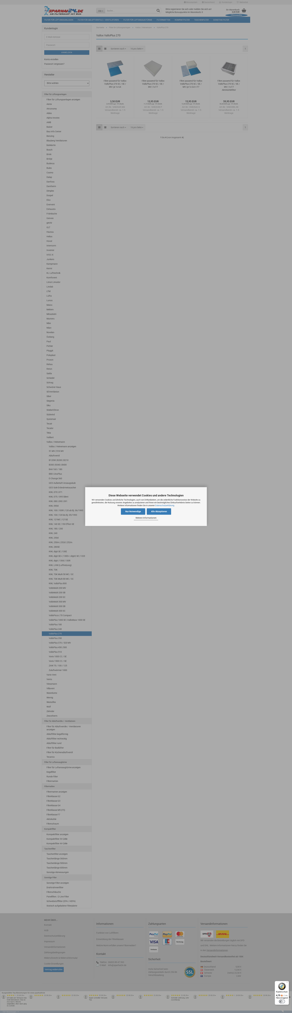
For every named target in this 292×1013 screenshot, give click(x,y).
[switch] (282, 1001)
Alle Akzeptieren (159, 511)
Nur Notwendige (133, 511)
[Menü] (287, 983)
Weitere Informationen (146, 518)
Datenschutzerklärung (164, 505)
